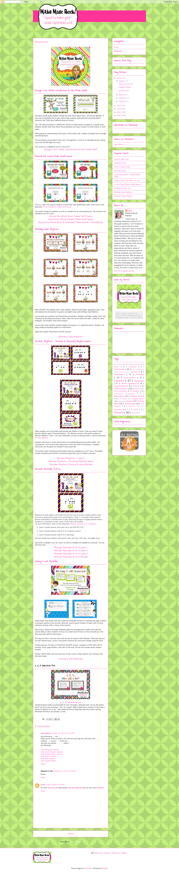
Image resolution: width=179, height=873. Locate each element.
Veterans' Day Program (123, 196)
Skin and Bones (120, 170)
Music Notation (129, 383)
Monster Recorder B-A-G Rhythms (83, 524)
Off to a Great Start (122, 167)
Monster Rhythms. (41, 438)
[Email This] (47, 719)
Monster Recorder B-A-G (47, 469)
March (121, 94)
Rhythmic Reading (137, 396)
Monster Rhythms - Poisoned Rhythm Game (70, 461)
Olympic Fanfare (124, 87)
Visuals (119, 412)
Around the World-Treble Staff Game (53, 156)
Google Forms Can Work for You (126, 180)
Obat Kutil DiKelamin (48, 758)
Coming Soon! (123, 90)
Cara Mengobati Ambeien (50, 750)
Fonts (142, 369)
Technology (130, 403)
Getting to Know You (122, 188)
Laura (130, 211)
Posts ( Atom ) (75, 842)
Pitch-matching (120, 391)
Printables (135, 391)
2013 (119, 112)
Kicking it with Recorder (46, 561)
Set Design (123, 399)
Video (136, 409)
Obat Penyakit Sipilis (48, 761)
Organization (120, 385)
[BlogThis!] (50, 719)
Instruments (130, 377)
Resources (118, 51)
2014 (119, 109)
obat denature (46, 733)
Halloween (120, 374)
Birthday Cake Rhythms (46, 229)
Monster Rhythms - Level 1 (71, 458)
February (122, 98)
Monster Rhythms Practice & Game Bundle (70, 464)
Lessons (119, 380)
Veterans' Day (120, 409)
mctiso (43, 784)
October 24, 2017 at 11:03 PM (63, 733)
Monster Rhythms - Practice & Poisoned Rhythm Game (63, 341)
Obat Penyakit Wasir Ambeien (52, 754)
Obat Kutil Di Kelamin (48, 756)
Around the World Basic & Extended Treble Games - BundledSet (70, 222)
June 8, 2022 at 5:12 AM (55, 784)
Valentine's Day (134, 406)
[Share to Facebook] (56, 719)
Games (135, 371)
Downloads (119, 369)
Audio (116, 364)
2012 (119, 115)
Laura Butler (119, 144)
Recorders (119, 396)
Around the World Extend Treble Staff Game (70, 219)
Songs (129, 401)
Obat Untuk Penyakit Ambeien (52, 752)
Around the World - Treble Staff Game (127, 175)
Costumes (137, 364)
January (122, 101)
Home (70, 833)
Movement (139, 380)
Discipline (133, 367)
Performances (121, 388)
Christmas (126, 364)
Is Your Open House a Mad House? (127, 184)
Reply (43, 764)
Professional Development (125, 394)
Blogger (105, 868)
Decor (117, 367)
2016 (119, 78)
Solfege (120, 401)
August (122, 81)
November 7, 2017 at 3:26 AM (65, 771)
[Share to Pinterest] (58, 719)
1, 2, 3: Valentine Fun (71, 702)
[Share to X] (53, 719)
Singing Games (138, 398)
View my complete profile (124, 271)
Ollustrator (88, 868)
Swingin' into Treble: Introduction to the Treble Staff (61, 90)
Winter (134, 413)
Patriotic (136, 386)
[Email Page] (43, 719)
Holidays (140, 374)
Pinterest (137, 389)
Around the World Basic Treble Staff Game (70, 216)
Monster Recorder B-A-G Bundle (71, 556)
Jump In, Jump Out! (125, 84)
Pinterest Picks (120, 163)
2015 (119, 105)
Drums (134, 369)
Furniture (122, 372)
